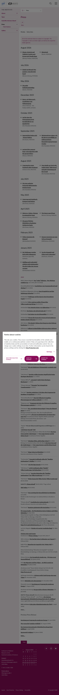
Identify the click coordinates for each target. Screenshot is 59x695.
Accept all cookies (44, 358)
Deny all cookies (29, 358)
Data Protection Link (32, 348)
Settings (49, 352)
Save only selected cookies (12, 358)
